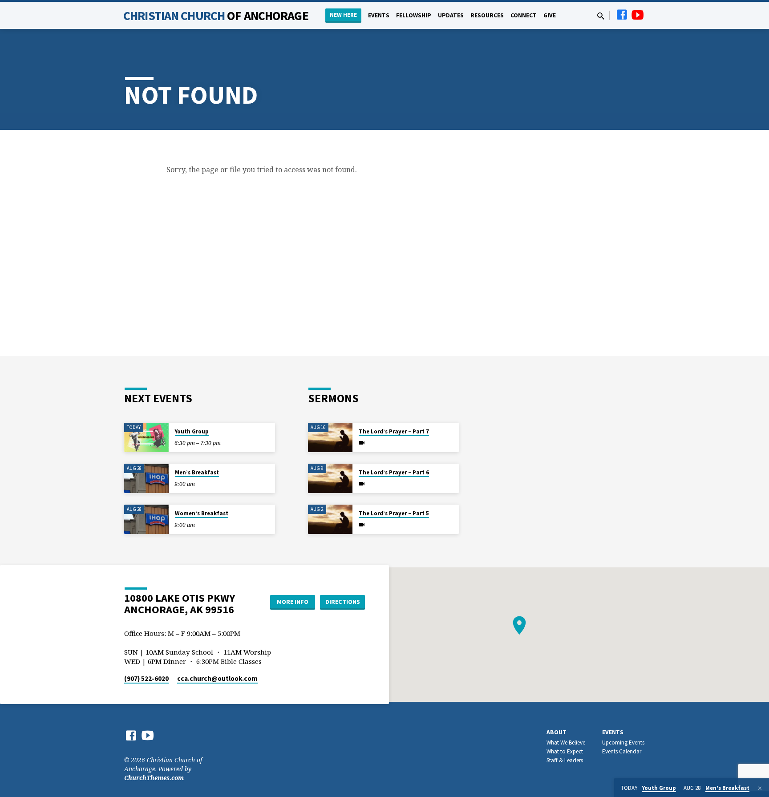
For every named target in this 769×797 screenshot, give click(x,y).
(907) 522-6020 (146, 678)
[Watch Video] (361, 443)
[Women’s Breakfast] (146, 519)
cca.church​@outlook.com (217, 678)
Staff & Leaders (564, 760)
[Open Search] (601, 15)
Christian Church (215, 16)
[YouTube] (638, 14)
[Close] (760, 788)
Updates (451, 15)
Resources (487, 15)
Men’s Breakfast (197, 472)
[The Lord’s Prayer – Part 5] (330, 519)
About (556, 732)
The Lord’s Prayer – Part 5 (394, 513)
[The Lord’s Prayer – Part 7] (330, 438)
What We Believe (565, 742)
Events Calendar (621, 751)
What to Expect (564, 751)
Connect (523, 15)
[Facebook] (621, 14)
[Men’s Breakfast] (146, 479)
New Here (343, 15)
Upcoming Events (623, 742)
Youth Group (192, 431)
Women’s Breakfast (201, 513)
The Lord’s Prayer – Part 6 (394, 472)
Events (378, 15)
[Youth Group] (146, 438)
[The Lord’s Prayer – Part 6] (330, 479)
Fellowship (413, 15)
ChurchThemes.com (154, 777)
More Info (292, 602)
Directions (342, 602)
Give (549, 15)
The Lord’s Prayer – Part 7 (394, 431)
